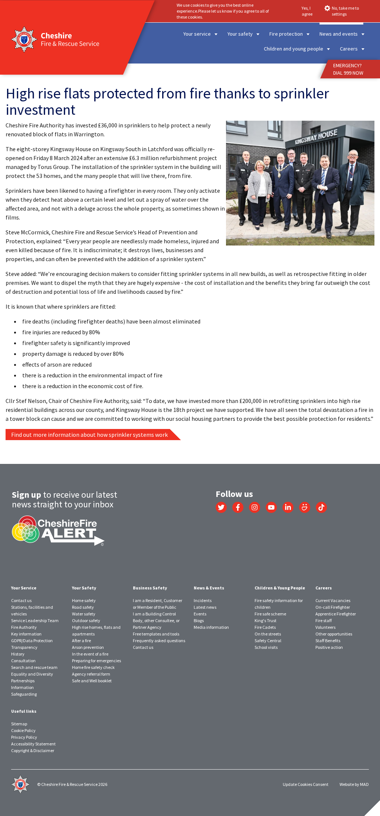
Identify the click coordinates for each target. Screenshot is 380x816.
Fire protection (286, 33)
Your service (197, 33)
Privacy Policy (24, 737)
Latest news (225, 70)
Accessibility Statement (33, 744)
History (17, 654)
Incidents (203, 600)
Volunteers (325, 627)
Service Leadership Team (35, 620)
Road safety (83, 607)
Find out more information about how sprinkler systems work (89, 434)
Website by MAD (354, 784)
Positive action (329, 647)
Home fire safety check (93, 667)
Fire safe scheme (270, 614)
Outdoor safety (86, 620)
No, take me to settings (345, 11)
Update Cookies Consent (305, 784)
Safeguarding (24, 694)
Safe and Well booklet (92, 680)
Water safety (83, 614)
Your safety (240, 33)
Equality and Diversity (32, 674)
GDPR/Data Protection (32, 640)
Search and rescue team (34, 667)
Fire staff (323, 620)
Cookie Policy (23, 730)
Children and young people (293, 48)
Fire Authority (24, 627)
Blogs (199, 620)
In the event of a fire (90, 654)
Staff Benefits (327, 640)
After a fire (81, 640)
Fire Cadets (265, 627)
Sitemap (19, 723)
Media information (211, 627)
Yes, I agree (307, 11)
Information (22, 687)
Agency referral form (91, 674)
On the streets (268, 634)
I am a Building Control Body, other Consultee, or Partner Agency (156, 620)
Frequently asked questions (159, 640)
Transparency (24, 647)
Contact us (21, 600)
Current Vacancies (332, 600)
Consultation (23, 660)
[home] (158, 70)
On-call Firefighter (332, 607)
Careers (349, 48)
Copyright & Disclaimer (32, 750)
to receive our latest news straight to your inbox (64, 499)
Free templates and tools (156, 634)
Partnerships (23, 680)
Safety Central (268, 640)
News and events (339, 33)
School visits (266, 647)
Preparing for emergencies (96, 660)
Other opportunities (333, 634)
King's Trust (265, 620)
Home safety (84, 600)
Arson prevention (88, 647)
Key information (26, 634)
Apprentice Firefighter (335, 614)
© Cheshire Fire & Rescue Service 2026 (72, 784)
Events (200, 614)
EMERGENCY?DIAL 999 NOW (348, 69)
